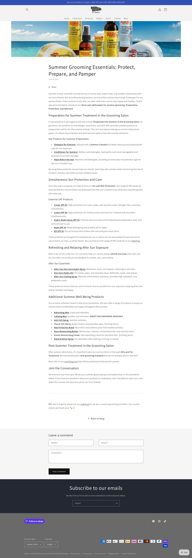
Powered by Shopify (61, 553)
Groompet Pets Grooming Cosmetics (42, 553)
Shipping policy (113, 553)
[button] (27, 10)
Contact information (129, 553)
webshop (135, 240)
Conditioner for (61, 152)
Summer (73, 152)
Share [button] (54, 87)
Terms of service (100, 553)
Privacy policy (87, 553)
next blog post (71, 361)
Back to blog (97, 418)
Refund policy (75, 553)
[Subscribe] (116, 503)
